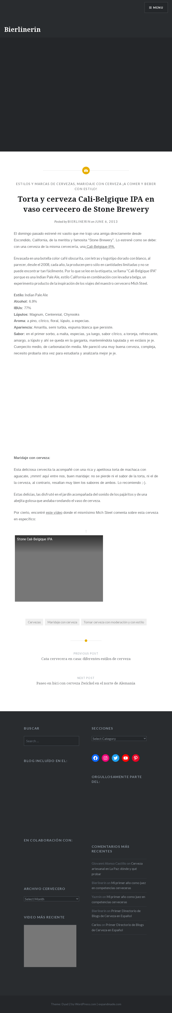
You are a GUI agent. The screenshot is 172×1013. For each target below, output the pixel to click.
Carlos (96, 925)
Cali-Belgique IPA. (100, 247)
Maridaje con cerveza (62, 622)
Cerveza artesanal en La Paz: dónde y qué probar (117, 868)
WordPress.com (85, 1004)
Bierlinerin (22, 29)
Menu (158, 7)
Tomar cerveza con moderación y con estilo (113, 622)
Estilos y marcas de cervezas (45, 184)
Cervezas (34, 622)
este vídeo (54, 513)
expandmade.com (109, 1004)
